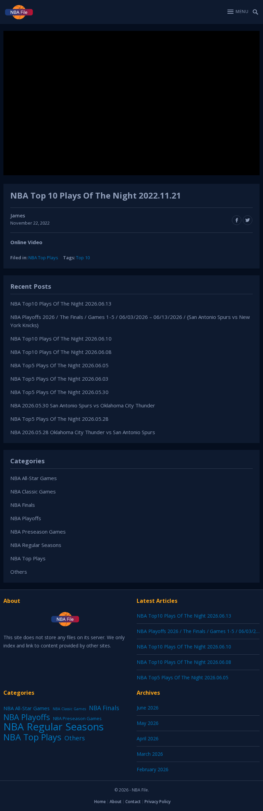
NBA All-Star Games (33, 478)
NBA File (140, 790)
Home (100, 801)
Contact (133, 801)
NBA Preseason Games (38, 531)
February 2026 (152, 769)
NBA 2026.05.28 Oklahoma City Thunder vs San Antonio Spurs (82, 432)
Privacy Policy (158, 801)
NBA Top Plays (43, 257)
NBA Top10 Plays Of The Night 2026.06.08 (61, 351)
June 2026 (148, 707)
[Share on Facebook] (236, 220)
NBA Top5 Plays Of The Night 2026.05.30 (59, 392)
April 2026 (148, 738)
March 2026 (150, 754)
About (116, 801)
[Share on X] (247, 220)
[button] (238, 12)
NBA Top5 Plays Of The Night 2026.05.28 (59, 418)
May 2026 (148, 723)
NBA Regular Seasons (35, 544)
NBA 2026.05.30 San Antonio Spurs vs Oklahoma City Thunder (82, 405)
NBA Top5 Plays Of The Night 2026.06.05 (59, 365)
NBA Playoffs (25, 518)
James (17, 215)
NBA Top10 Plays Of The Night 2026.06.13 (61, 303)
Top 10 (83, 257)
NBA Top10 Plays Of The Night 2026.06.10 (61, 338)
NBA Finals (22, 504)
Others (18, 571)
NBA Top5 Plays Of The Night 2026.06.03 (59, 378)
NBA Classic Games (33, 491)
